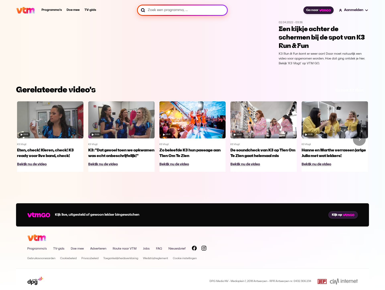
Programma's (52, 10)
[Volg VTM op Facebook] (194, 249)
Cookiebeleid (68, 258)
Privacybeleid (89, 258)
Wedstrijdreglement (155, 258)
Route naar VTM (125, 248)
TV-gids (90, 10)
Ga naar (312, 10)
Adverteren (98, 248)
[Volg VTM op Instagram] (204, 249)
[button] (353, 10)
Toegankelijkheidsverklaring (120, 258)
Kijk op (337, 214)
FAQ (159, 248)
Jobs (146, 248)
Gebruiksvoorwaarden (41, 258)
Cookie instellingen (185, 258)
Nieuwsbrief (176, 248)
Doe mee (73, 10)
